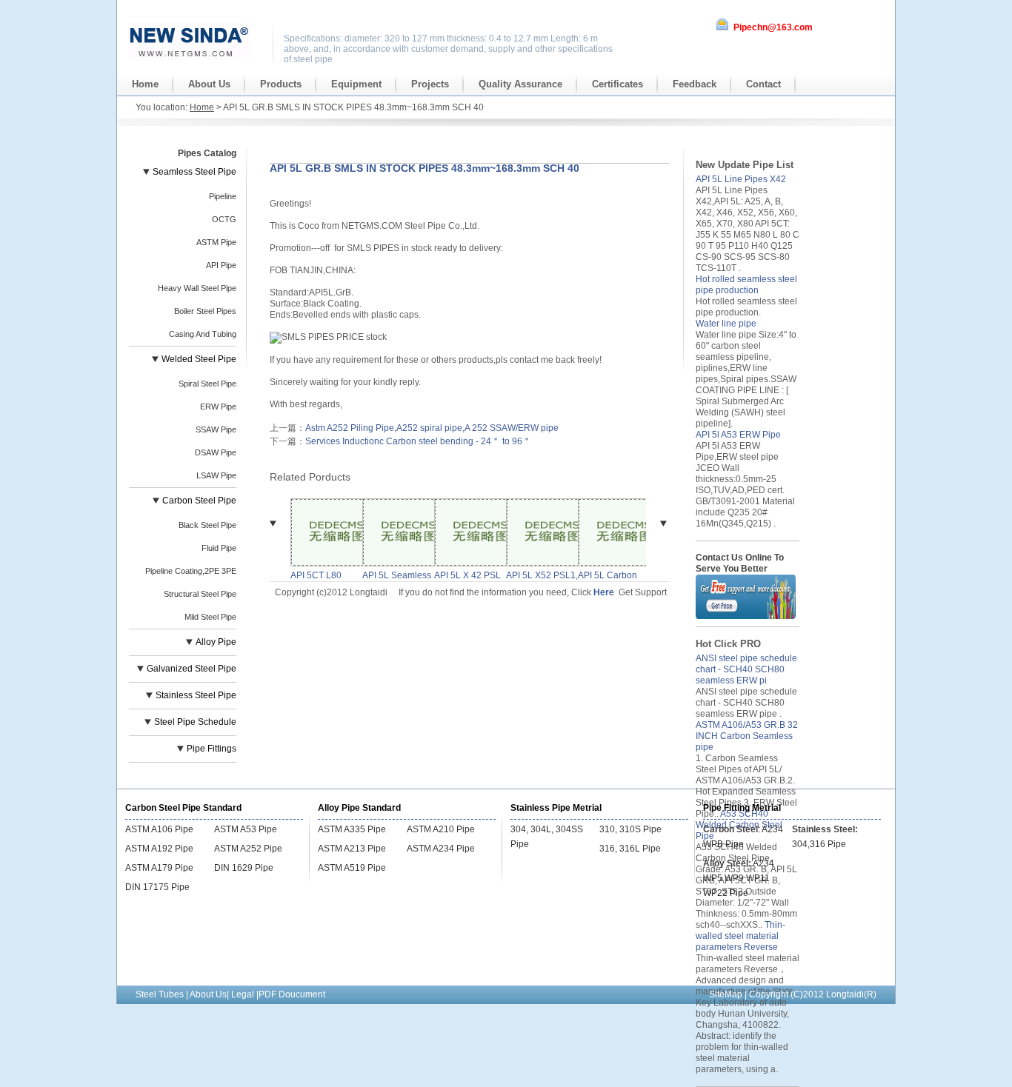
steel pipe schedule (195, 722)
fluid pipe (219, 548)
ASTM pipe (216, 242)
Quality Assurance (520, 84)
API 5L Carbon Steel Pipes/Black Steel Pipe (613, 575)
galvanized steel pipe (191, 668)
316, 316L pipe (630, 848)
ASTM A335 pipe (352, 829)
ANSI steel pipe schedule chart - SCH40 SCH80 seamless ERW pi (746, 669)
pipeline (222, 196)
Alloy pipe (216, 642)
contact (763, 84)
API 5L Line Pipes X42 (741, 179)
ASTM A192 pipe (159, 848)
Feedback (694, 84)
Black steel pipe (207, 525)
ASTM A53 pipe (245, 829)
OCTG (224, 219)
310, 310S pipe (630, 829)
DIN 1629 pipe (243, 868)
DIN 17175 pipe (157, 887)
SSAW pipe (216, 429)
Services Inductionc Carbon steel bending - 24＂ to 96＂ (418, 441)
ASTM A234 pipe (441, 848)
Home (145, 84)
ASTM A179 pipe (159, 868)
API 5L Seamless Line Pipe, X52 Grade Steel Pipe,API (396, 575)
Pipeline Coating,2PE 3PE (190, 570)
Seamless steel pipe (194, 172)
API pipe (221, 265)
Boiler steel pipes (205, 311)
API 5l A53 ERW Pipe (738, 434)
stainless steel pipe (196, 695)
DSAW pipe (215, 452)
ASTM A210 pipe (441, 829)
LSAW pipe (216, 475)
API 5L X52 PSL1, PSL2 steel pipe (542, 575)
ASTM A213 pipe (352, 848)
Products (281, 84)
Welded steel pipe (199, 359)
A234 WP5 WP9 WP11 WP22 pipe (738, 878)
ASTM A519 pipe (352, 868)
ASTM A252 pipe (248, 848)
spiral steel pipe (207, 383)
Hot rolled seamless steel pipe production (746, 284)
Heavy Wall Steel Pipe (197, 288)
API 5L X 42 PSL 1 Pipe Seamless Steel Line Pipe (468, 575)
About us (209, 84)
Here (603, 592)
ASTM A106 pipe (159, 829)
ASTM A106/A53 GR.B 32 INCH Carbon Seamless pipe (747, 736)
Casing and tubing (202, 334)
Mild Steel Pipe (210, 616)
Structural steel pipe (200, 593)
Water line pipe (726, 323)
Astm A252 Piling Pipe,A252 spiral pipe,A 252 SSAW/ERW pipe (432, 428)
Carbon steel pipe (199, 500)
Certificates (617, 84)
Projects (430, 84)
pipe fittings (211, 748)
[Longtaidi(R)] (189, 57)
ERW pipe (218, 406)
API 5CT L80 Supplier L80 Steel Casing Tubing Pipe (316, 575)
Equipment (356, 84)
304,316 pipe (819, 844)
